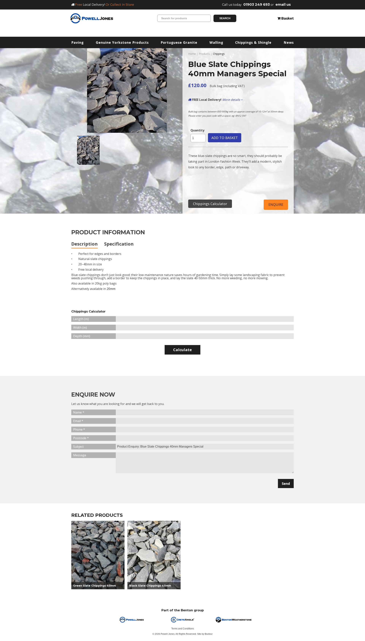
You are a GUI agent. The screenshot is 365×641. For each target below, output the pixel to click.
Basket (287, 18)
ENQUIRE (275, 204)
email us (283, 4)
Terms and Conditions (182, 628)
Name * (78, 412)
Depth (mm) (81, 336)
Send (286, 483)
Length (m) (81, 319)
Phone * (79, 429)
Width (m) (80, 327)
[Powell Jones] (91, 18)
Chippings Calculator (210, 203)
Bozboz (209, 634)
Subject (78, 447)
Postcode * (81, 438)
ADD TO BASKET (224, 137)
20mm (111, 289)
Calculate (182, 349)
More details (231, 100)
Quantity (197, 130)
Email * (78, 421)
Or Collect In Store (120, 4)
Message (79, 455)
